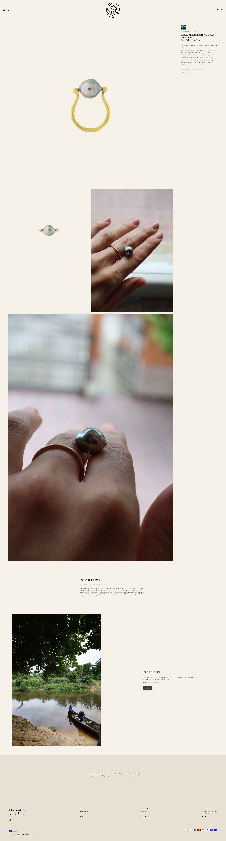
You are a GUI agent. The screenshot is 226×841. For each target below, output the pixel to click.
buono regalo (144, 811)
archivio (81, 809)
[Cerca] (8, 10)
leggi (147, 688)
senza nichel (144, 816)
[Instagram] (10, 820)
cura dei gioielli (145, 814)
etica (80, 814)
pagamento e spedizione (209, 811)
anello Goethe (202, 45)
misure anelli (144, 809)
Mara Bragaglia (83, 811)
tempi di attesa (207, 809)
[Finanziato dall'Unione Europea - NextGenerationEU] (13, 831)
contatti (204, 816)
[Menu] (4, 10)
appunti (81, 816)
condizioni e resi (207, 814)
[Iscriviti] (129, 781)
